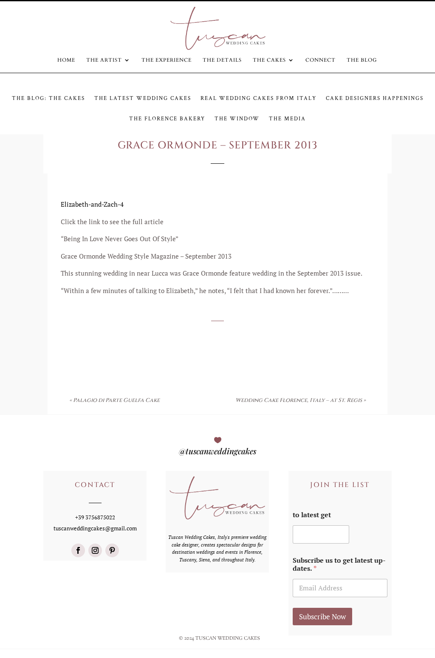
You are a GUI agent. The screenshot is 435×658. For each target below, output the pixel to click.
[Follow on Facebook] (78, 550)
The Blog (362, 60)
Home (66, 60)
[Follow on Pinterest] (112, 550)
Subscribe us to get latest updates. (339, 564)
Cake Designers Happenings (375, 99)
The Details (222, 60)
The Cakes (269, 60)
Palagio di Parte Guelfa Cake (116, 400)
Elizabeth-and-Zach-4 (92, 204)
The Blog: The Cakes (48, 99)
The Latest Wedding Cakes (142, 99)
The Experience (166, 60)
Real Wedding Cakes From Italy (258, 99)
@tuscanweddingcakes (217, 450)
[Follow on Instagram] (95, 550)
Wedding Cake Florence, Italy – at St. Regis (298, 400)
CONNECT (320, 60)
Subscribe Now (322, 616)
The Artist (104, 60)
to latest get (312, 515)
